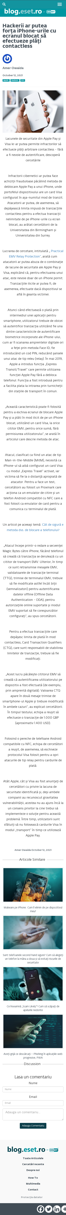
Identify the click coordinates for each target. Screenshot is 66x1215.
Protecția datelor (31, 1197)
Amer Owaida (13, 68)
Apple (5, 80)
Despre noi (33, 1170)
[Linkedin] (57, 1209)
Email (33, 1097)
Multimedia (33, 1184)
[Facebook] (41, 1209)
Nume (33, 1083)
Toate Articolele (33, 1158)
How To (33, 1178)
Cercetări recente (33, 1164)
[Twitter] (49, 1209)
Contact (33, 1190)
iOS (22, 80)
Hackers (14, 80)
